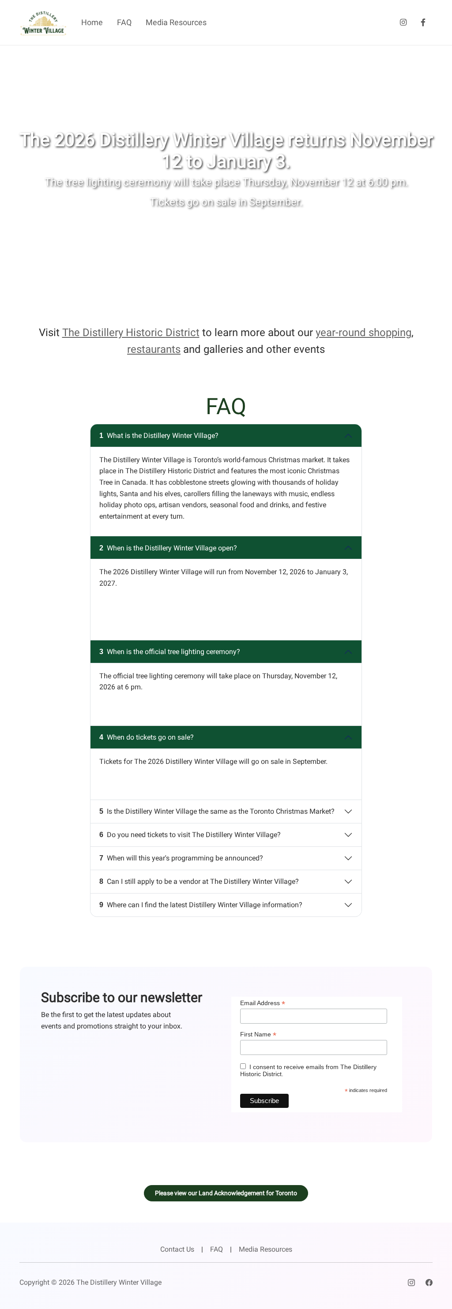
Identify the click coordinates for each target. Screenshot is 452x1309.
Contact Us (177, 1249)
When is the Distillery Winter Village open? (168, 548)
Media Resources (176, 22)
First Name (258, 1034)
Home (92, 22)
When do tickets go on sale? (146, 737)
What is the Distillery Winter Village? (158, 435)
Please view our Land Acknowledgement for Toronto (226, 1193)
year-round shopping (363, 332)
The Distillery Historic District (131, 332)
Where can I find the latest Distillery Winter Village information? (200, 905)
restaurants (154, 349)
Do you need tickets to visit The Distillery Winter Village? (190, 834)
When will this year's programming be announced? (181, 858)
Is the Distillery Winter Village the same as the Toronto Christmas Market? (217, 811)
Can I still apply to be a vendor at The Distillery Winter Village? (199, 881)
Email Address (262, 1003)
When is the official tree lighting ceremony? (169, 651)
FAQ (124, 22)
